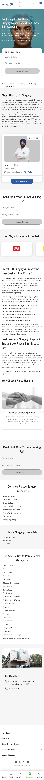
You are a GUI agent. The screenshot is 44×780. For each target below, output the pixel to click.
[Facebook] (16, 762)
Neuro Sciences (8, 572)
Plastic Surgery (7, 593)
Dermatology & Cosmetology (12, 596)
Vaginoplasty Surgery (9, 519)
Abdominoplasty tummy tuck (12, 506)
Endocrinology (7, 631)
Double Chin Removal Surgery (12, 513)
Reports (27, 6)
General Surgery (8, 590)
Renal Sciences (7, 586)
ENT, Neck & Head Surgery (11, 600)
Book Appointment (22, 181)
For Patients (6, 732)
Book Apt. (19, 777)
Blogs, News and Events (10, 743)
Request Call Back (22, 71)
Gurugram (11, 83)
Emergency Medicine (9, 627)
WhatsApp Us (30, 777)
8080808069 (13, 688)
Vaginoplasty (7, 540)
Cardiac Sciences (8, 565)
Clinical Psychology (9, 610)
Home (3, 83)
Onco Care (6, 569)
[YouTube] (28, 762)
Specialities (5, 738)
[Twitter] (20, 762)
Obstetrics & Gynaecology (11, 583)
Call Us (39, 777)
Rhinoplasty (6, 543)
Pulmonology (7, 620)
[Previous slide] (2, 410)
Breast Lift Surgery (31, 83)
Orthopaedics (7, 579)
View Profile (28, 172)
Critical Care (7, 617)
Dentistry (6, 607)
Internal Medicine (8, 603)
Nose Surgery (7, 516)
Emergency (19, 6)
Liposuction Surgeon (9, 537)
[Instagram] (24, 762)
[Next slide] (42, 410)
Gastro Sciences (8, 576)
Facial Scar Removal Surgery (11, 509)
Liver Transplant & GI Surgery (12, 634)
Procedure (20, 83)
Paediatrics (6, 624)
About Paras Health (8, 749)
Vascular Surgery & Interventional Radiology (16, 638)
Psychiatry (6, 614)
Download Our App (8, 755)
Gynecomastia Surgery (10, 499)
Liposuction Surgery (9, 496)
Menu (4, 777)
